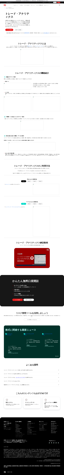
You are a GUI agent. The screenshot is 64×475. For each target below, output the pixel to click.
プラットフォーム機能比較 (51, 403)
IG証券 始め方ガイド (30, 427)
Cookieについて (8, 441)
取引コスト (29, 425)
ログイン (55, 2)
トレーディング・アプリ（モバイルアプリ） (13, 206)
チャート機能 (41, 427)
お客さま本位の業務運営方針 (16, 441)
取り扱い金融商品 (19, 421)
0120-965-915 (26, 32)
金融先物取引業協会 (15, 465)
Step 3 (35, 181)
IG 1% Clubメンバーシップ (31, 431)
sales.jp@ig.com (46, 32)
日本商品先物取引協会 (48, 465)
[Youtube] (56, 443)
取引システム (9, 402)
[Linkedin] (58, 443)
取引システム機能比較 (43, 424)
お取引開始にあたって (31, 423)
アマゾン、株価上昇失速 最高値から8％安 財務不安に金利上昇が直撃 (14, 349)
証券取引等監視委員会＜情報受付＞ (38, 465)
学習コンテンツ (6, 424)
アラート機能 (41, 425)
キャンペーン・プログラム (31, 434)
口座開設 (58, 2)
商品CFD (17, 427)
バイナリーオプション (19, 435)
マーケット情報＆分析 (7, 423)
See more (57, 356)
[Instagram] (51, 443)
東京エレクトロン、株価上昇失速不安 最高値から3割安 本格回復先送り (51, 342)
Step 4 (40, 181)
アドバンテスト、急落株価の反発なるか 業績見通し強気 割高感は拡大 (33, 342)
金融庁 (5, 465)
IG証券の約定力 (41, 428)
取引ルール (29, 424)
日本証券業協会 (9, 465)
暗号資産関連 (18, 431)
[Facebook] (49, 443)
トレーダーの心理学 (7, 429)
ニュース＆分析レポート (12, 346)
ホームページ (8, 184)
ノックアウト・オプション (20, 434)
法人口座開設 (29, 432)
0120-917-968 (53, 432)
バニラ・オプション (19, 436)
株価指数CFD (18, 425)
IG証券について (6, 421)
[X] (54, 443)
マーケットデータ (29, 402)
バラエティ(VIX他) (19, 432)
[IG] (5, 5)
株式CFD (17, 424)
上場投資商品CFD (19, 428)
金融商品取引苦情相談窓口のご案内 (25, 465)
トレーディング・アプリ (43, 423)
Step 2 (29, 181)
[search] (59, 5)
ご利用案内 (29, 421)
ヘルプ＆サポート (16, 442)
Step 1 (24, 181)
